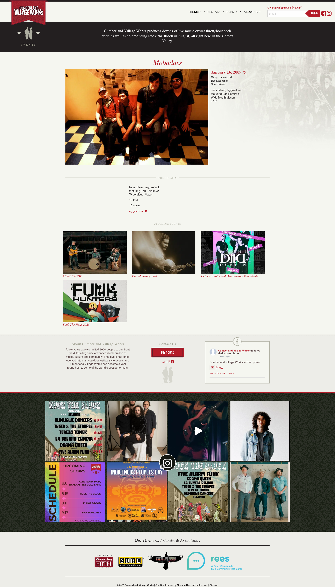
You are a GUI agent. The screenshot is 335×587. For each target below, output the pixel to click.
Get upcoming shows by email (284, 7)
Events (231, 11)
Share (231, 373)
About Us (251, 11)
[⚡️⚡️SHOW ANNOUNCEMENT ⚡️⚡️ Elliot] (260, 492)
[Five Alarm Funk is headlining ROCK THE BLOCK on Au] (198, 431)
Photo (219, 367)
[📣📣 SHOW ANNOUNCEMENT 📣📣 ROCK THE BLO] (198, 492)
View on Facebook (217, 373)
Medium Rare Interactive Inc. (192, 585)
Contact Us (167, 343)
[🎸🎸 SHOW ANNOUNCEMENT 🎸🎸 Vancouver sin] (260, 431)
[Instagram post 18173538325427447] (75, 431)
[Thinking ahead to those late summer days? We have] (75, 492)
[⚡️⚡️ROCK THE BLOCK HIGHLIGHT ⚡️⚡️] (137, 431)
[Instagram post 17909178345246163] (137, 492)
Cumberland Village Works (234, 350)
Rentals (213, 11)
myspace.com (136, 211)
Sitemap (214, 585)
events (200, 30)
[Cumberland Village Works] (28, 13)
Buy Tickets (167, 352)
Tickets (195, 11)
